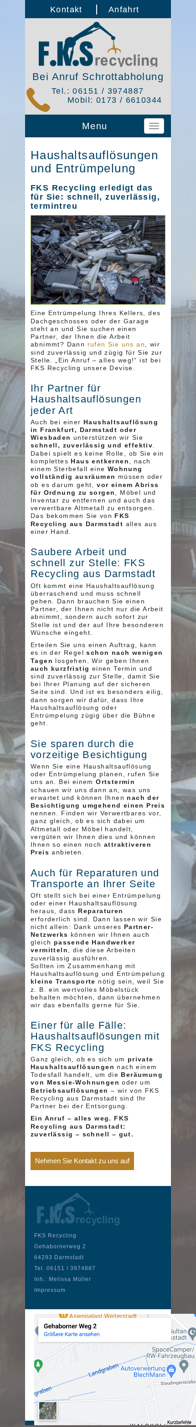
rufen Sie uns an (116, 344)
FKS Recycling (98, 44)
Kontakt (66, 9)
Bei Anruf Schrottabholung (98, 76)
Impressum (50, 1290)
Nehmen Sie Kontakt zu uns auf (82, 1161)
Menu (95, 126)
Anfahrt (123, 9)
